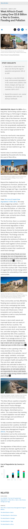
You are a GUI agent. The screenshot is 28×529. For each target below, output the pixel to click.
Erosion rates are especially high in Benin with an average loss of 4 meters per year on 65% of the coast (13, 343)
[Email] (1, 29)
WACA (3, 432)
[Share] (18, 29)
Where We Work (4, 3)
